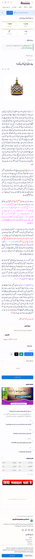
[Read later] (8, 69)
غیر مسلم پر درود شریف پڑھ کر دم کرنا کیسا (22, 433)
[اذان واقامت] (9, 462)
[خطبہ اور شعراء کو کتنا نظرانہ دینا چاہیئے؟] (17, 337)
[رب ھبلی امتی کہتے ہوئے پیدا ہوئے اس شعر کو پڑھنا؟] (17, 396)
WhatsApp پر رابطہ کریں (26, 48)
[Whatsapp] (26, 530)
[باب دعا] (30, 430)
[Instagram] (29, 530)
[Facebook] (32, 530)
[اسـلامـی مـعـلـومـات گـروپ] (25, 2)
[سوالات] (20, 7)
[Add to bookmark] (3, 389)
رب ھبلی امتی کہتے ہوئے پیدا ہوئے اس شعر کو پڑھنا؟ (20, 411)
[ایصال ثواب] (9, 466)
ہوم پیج (31, 538)
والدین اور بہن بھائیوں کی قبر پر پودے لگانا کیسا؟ (21, 442)
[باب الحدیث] (9, 470)
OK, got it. (12, 555)
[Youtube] (23, 530)
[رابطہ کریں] (14, 7)
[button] (32, 2)
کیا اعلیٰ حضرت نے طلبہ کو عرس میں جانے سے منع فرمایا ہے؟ (18, 424)
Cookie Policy (28, 555)
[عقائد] (30, 407)
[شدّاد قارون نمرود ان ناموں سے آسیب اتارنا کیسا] (17, 328)
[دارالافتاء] (25, 7)
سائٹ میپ (30, 544)
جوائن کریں (9, 13)
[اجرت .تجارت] (29, 345)
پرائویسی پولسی (29, 542)
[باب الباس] (25, 470)
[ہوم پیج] (30, 7)
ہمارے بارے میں (28, 540)
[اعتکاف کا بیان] (25, 466)
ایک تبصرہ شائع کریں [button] (17, 377)
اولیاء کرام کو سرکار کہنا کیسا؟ (25, 451)
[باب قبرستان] (29, 439)
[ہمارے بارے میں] (6, 7)
